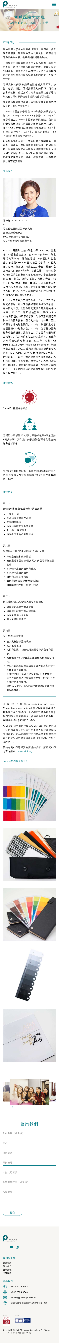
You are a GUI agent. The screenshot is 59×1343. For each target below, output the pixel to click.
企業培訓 (7, 1263)
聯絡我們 (8, 1281)
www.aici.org (25, 751)
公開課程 (7, 1270)
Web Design (18, 1333)
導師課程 (7, 1273)
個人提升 (7, 1266)
